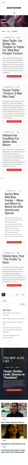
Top (20, 190)
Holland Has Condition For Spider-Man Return (11, 140)
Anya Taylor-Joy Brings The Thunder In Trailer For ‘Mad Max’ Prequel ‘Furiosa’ (13, 47)
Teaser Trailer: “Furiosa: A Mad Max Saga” (12, 93)
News (18, 87)
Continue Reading (14, 76)
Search (5, 301)
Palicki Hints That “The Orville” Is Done (13, 259)
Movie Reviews (14, 8)
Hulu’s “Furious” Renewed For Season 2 (14, 318)
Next (23, 294)
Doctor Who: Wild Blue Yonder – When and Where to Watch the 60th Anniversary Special (14, 203)
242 (17, 294)
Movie (18, 37)
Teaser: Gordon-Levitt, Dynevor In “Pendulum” (12, 314)
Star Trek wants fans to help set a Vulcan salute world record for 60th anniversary (12, 330)
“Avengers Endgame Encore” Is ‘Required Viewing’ (11, 336)
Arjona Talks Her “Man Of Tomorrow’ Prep (13, 323)
